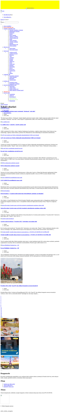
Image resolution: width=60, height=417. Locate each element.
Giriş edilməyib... (7, 17)
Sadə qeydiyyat (12, 98)
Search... (3, 22)
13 (1, 311)
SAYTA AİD (7, 93)
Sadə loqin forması (13, 99)
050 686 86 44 (7, 14)
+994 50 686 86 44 (8, 385)
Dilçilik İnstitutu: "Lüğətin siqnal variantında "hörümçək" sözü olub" (18, 111)
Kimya (11, 68)
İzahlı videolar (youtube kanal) (16, 90)
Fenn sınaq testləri (13, 49)
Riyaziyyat (11, 69)
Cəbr (10, 56)
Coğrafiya (11, 57)
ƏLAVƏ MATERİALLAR (10, 85)
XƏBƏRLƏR (7, 74)
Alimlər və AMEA (13, 36)
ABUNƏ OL (7, 91)
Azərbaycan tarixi (13, 53)
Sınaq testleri (12, 48)
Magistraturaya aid (13, 44)
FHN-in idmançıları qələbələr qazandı (10, 165)
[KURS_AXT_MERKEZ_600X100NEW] (30, 4)
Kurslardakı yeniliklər (14, 83)
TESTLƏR (6, 51)
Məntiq (11, 73)
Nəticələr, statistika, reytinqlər (16, 30)
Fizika (10, 62)
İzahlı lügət (11, 86)
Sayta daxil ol (12, 96)
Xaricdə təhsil (12, 79)
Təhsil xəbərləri (13, 40)
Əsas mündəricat (7, 113)
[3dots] (1, 12)
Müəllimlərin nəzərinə (14, 31)
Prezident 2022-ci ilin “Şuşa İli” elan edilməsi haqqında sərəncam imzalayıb (19, 285)
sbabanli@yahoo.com (9, 386)
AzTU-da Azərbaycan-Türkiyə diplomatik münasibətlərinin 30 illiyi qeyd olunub (20, 137)
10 (1, 308)
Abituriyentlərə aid (13, 38)
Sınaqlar (11, 43)
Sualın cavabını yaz (13, 89)
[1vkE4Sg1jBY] (30, 8)
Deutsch (11, 58)
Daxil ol (2, 19)
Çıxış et (6, 19)
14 (1, 313)
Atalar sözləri (12, 87)
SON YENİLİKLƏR (8, 27)
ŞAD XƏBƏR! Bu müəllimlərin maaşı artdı (11, 180)
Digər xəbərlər (12, 35)
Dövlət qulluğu (12, 45)
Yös (10, 72)
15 (1, 314)
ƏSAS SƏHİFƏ (7, 26)
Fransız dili (11, 64)
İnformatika (12, 66)
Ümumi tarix (12, 70)
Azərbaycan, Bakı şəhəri (9, 384)
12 (1, 310)
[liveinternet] (4, 408)
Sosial (10, 39)
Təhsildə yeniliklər (13, 41)
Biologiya (11, 55)
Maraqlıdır (11, 78)
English (11, 60)
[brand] (5, 403)
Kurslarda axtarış (13, 82)
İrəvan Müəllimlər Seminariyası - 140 (10, 248)
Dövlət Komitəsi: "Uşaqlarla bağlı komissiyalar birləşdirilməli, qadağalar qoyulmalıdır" (22, 193)
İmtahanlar (11, 32)
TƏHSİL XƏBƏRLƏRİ (9, 28)
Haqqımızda (12, 100)
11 (1, 309)
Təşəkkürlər (12, 94)
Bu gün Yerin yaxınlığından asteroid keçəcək (12, 151)
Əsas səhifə (6, 110)
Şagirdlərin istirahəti (14, 76)
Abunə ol (11, 95)
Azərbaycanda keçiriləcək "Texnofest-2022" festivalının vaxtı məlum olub (19, 221)
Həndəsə (11, 65)
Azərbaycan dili (13, 52)
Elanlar (11, 34)
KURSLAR (6, 81)
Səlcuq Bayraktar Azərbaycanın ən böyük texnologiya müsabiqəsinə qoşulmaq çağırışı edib (23, 208)
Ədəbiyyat (11, 61)
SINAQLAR (7, 47)
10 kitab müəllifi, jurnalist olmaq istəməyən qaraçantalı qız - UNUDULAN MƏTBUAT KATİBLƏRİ (26, 234)
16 (1, 315)
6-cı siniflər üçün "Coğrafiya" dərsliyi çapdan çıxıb (13, 124)
